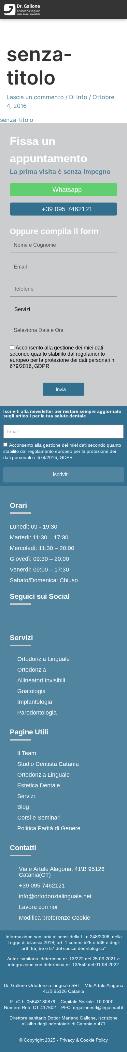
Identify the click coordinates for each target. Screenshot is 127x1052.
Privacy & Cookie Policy (84, 1040)
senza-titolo (16, 119)
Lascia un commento (35, 97)
